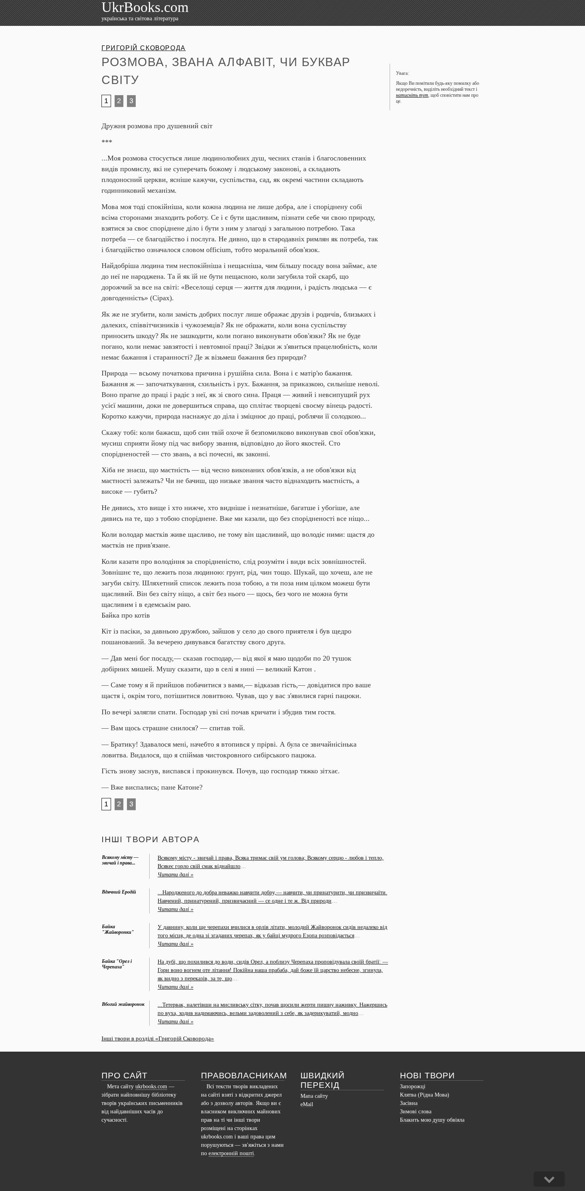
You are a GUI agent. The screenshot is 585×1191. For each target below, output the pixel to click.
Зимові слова (415, 1112)
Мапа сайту (314, 1096)
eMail (306, 1104)
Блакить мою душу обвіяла (432, 1120)
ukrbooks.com (151, 1086)
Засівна (408, 1103)
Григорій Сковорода (143, 48)
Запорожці (412, 1086)
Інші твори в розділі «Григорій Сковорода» (157, 1038)
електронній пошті (231, 1153)
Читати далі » (175, 875)
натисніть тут (412, 95)
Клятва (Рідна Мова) (424, 1095)
